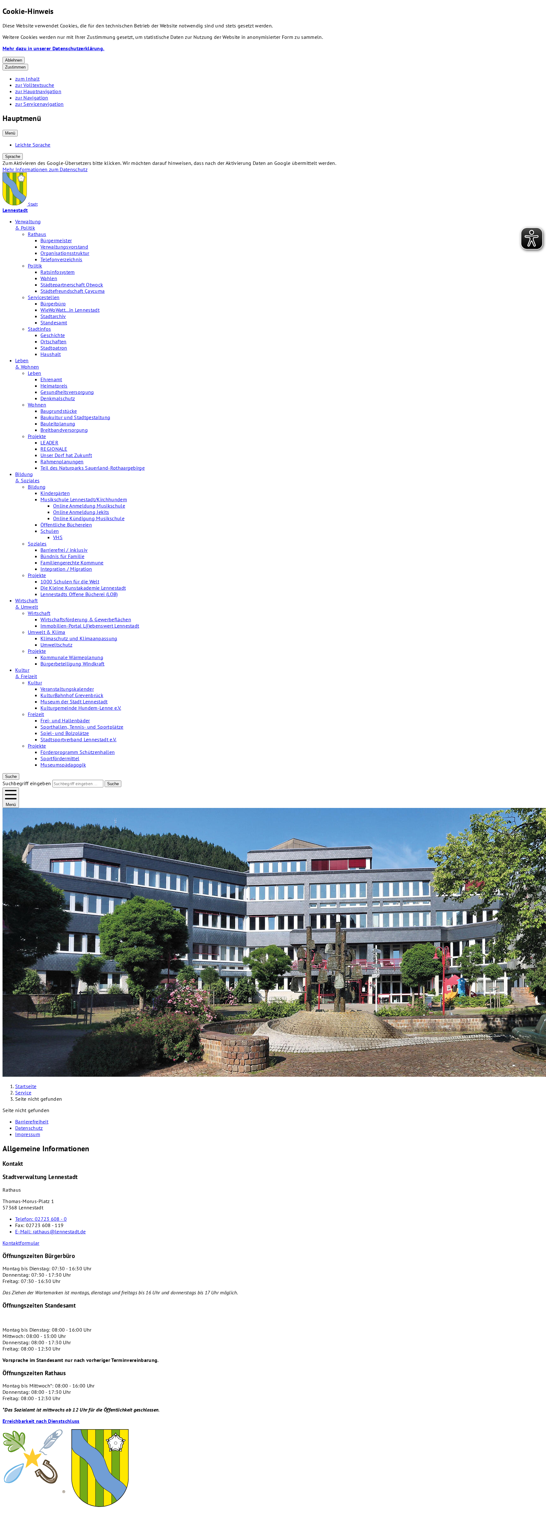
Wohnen (37, 404)
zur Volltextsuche (34, 85)
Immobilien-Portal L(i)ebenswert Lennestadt (89, 626)
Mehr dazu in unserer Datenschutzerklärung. (53, 48)
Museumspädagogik (63, 765)
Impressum (27, 1134)
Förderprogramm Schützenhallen (77, 752)
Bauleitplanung (57, 423)
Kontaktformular (21, 1243)
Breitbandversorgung (64, 430)
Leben (34, 373)
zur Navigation (31, 97)
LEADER (49, 442)
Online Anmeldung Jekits (81, 512)
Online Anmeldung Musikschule (89, 506)
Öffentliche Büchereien (66, 524)
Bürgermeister (56, 240)
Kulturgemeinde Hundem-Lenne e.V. (80, 708)
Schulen (49, 531)
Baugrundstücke (58, 411)
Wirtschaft (39, 613)
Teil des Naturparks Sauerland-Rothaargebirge (92, 468)
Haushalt (50, 354)
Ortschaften (53, 341)
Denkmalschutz (57, 398)
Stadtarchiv (53, 316)
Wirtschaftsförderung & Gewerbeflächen (85, 619)
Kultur (35, 682)
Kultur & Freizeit (26, 673)
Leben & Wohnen (27, 363)
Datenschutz (29, 1128)
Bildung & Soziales (27, 477)
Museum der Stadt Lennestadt (74, 701)
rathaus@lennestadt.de (50, 1231)
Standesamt (53, 322)
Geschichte (52, 335)
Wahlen (48, 278)
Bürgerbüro (53, 303)
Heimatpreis (54, 385)
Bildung (37, 487)
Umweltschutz (56, 644)
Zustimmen (15, 67)
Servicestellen (43, 297)
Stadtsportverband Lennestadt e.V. (78, 739)
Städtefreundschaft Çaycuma (72, 291)
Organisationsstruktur (64, 253)
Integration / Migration (66, 569)
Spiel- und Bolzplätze (64, 733)
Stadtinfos (39, 329)
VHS (58, 537)
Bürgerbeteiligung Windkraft (72, 663)
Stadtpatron (53, 348)
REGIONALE (53, 449)
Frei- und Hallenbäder (65, 720)
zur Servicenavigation (39, 104)
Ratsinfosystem (57, 272)
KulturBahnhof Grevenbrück (71, 695)
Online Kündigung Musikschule (88, 518)
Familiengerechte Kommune (72, 562)
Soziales (37, 543)
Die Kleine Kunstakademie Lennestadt (83, 588)
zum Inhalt (27, 78)
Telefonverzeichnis (61, 259)
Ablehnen (13, 60)
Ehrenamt (51, 379)
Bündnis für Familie (62, 556)
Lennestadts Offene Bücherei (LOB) (79, 594)
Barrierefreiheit (31, 1121)
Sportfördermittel (59, 758)
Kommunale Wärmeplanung (71, 657)
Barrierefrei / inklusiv (64, 550)
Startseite (25, 1086)
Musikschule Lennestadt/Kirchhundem (83, 499)
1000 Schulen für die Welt (69, 581)
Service (23, 1092)
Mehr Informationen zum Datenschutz (45, 169)
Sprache (12, 156)
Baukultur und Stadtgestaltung (75, 417)
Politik (35, 265)
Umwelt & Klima (46, 632)
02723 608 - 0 (41, 1219)
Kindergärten (55, 493)
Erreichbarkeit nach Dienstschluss (41, 1421)
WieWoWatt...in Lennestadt (70, 310)
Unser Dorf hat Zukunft (66, 455)
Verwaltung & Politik (28, 224)
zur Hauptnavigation (38, 91)
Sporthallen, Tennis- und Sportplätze (82, 727)
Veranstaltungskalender (67, 689)
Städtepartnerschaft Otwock (71, 284)
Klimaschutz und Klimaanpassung (79, 638)
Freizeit (36, 714)
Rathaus (37, 234)
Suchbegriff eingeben (27, 783)
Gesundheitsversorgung (67, 392)
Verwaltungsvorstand (64, 247)
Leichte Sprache (33, 144)
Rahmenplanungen (62, 461)
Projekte (37, 436)
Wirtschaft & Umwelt (26, 603)
